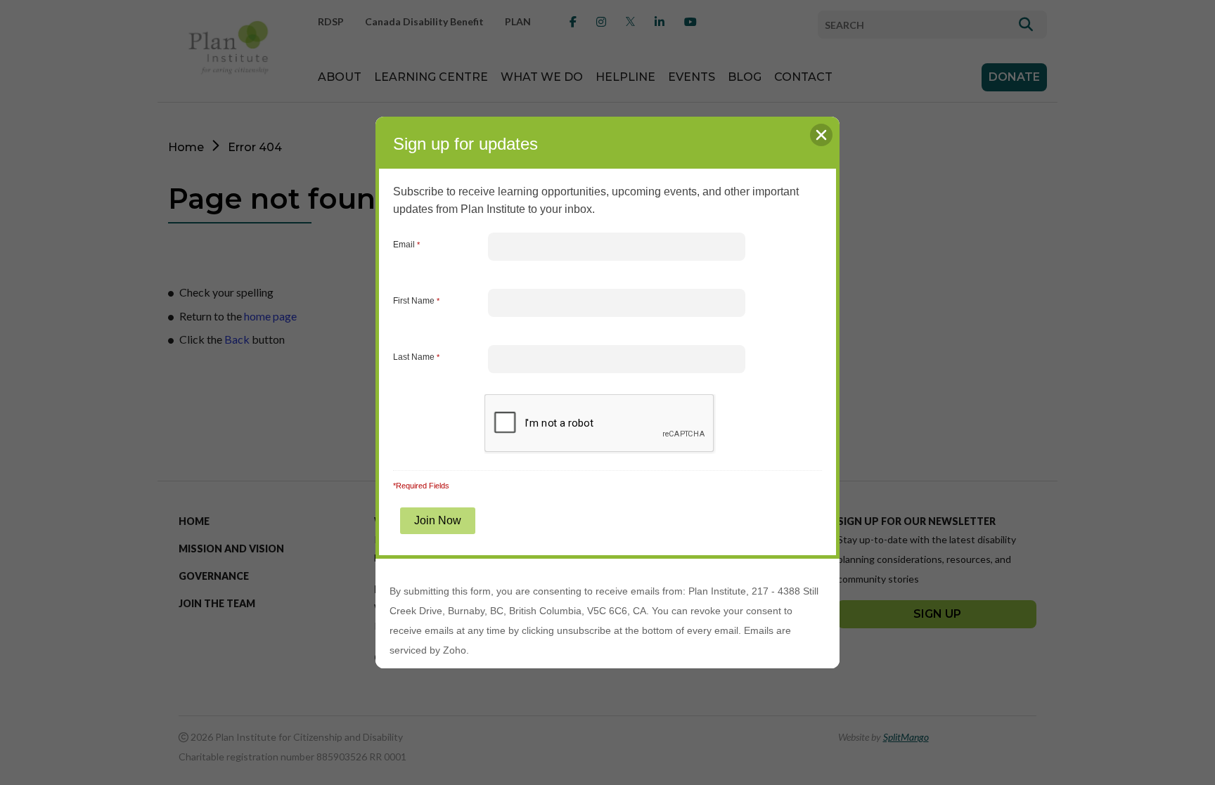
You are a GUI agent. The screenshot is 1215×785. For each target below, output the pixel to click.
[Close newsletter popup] (821, 135)
